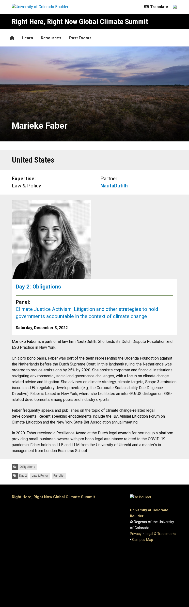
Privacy (136, 534)
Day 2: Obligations (38, 286)
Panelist (58, 475)
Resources (51, 38)
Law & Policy (40, 475)
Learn (27, 38)
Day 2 (23, 475)
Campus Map (142, 540)
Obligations (27, 467)
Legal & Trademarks (160, 534)
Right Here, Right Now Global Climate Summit (80, 21)
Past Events (80, 38)
